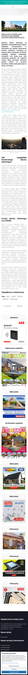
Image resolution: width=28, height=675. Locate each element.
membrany (6, 299)
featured (20, 296)
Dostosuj (14, 669)
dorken (14, 296)
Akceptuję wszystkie (14, 672)
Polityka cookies (14, 663)
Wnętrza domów (5, 647)
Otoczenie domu (5, 649)
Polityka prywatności (6, 663)
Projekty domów (5, 645)
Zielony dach (14, 299)
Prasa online (4, 637)
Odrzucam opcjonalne (14, 666)
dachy (8, 296)
